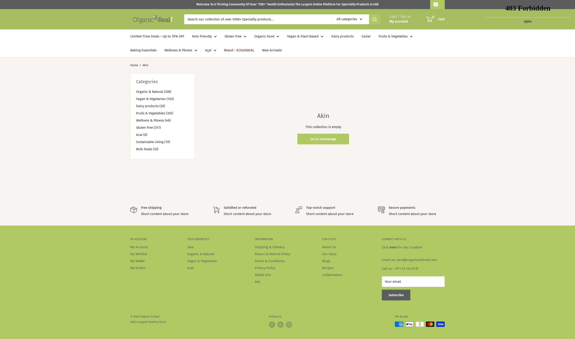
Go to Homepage (323, 139)
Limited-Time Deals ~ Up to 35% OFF (157, 36)
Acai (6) (141, 135)
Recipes (328, 268)
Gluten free (233, 36)
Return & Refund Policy (272, 254)
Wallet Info (263, 275)
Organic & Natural (200, 254)
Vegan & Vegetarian (202, 261)
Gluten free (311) (148, 128)
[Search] (374, 19)
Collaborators (332, 275)
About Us (329, 247)
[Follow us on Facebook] (272, 325)
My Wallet (137, 261)
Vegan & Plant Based (302, 36)
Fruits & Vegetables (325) (154, 113)
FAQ (257, 282)
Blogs (326, 261)
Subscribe (396, 295)
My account (398, 21)
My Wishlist (138, 254)
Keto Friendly (202, 36)
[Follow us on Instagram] (289, 325)
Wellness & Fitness (178, 50)
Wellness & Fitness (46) (153, 120)
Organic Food (264, 36)
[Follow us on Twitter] (280, 325)
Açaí (208, 50)
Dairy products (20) (150, 106)
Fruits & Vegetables (393, 36)
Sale (190, 247)
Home (134, 65)
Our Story (329, 254)
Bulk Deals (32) (147, 149)
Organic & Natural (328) (153, 92)
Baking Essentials (143, 50)
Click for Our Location (402, 247)
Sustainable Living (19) (153, 142)
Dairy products (342, 36)
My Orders (138, 268)
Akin (145, 65)
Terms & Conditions (270, 261)
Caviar (366, 36)
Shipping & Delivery (270, 247)
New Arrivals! (272, 50)
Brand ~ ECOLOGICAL (239, 50)
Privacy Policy (265, 268)
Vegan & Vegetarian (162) (155, 99)
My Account (139, 247)
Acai (190, 268)
